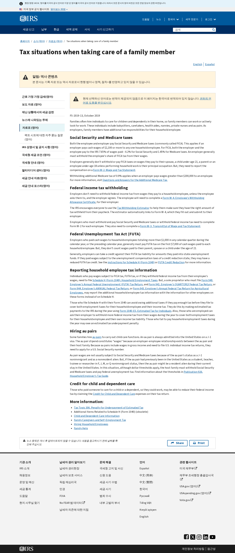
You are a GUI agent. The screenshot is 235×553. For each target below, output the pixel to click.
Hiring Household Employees (91, 424)
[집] (29, 17)
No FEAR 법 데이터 (71, 503)
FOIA (62, 496)
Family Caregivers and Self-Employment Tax (100, 420)
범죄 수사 (105, 496)
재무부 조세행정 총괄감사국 (197, 475)
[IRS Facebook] (186, 536)
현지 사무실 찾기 (29, 503)
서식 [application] (87, 29)
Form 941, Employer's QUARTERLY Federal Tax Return (180, 284)
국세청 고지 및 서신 (111, 468)
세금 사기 (105, 489)
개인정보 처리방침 (193, 549)
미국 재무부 (187, 468)
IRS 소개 (24, 468)
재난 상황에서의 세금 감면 (38, 112)
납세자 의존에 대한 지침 (74, 510)
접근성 (211, 549)
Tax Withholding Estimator (133, 208)
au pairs (97, 337)
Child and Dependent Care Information (97, 416)
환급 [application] (56, 29)
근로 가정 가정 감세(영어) (37, 96)
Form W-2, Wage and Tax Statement (114, 170)
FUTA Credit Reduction (171, 262)
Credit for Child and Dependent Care (114, 394)
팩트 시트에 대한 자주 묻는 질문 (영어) (44, 137)
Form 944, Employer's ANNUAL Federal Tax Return (99, 288)
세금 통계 (25, 489)
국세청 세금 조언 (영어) (36, 155)
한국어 (172, 19)
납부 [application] (44, 29)
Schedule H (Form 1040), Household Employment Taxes (125, 280)
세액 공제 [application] (72, 29)
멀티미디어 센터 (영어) (36, 170)
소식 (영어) (39, 41)
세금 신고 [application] (28, 29)
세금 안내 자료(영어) (34, 178)
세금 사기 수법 (108, 482)
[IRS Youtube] (213, 536)
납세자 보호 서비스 (71, 475)
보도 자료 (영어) (32, 104)
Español (210, 64)
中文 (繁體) (146, 482)
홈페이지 (25, 41)
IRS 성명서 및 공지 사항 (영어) (40, 147)
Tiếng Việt (146, 503)
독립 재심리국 (68, 482)
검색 (213, 30)
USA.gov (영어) (188, 486)
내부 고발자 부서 (110, 503)
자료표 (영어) (55, 41)
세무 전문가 (192, 19)
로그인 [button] (209, 19)
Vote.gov (185, 500)
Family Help (81, 428)
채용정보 (24, 475)
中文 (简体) (146, 475)
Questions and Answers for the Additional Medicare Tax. (135, 180)
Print (201, 443)
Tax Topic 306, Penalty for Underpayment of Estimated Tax (108, 407)
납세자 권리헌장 (69, 468)
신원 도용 (105, 475)
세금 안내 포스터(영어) (36, 186)
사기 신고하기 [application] (105, 29)
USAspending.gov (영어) (194, 493)
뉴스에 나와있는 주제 (35, 120)
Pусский (144, 496)
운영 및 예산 (26, 482)
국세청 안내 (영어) (33, 162)
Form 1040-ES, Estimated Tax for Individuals (146, 311)
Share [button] (180, 443)
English (197, 64)
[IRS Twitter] (192, 536)
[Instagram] (199, 536)
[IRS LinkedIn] (205, 536)
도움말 (145, 19)
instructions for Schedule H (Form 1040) (131, 262)
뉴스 (158, 19)
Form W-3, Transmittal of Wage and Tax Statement (170, 226)
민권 (62, 489)
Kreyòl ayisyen (148, 510)
